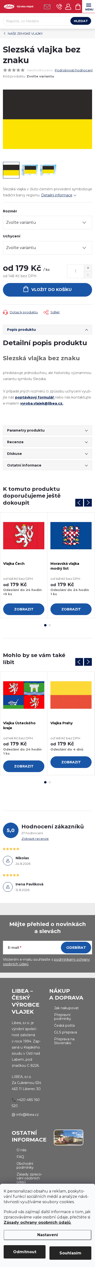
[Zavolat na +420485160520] (59, 7)
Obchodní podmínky (25, 1165)
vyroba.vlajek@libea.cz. (41, 403)
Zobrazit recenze (35, 839)
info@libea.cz (27, 1114)
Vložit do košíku (51, 289)
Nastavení (47, 1235)
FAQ (20, 1157)
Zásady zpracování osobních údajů (29, 1178)
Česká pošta (64, 1025)
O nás (21, 1150)
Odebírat (76, 947)
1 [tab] (45, 625)
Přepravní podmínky (62, 1017)
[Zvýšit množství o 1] (88, 268)
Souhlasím (70, 1253)
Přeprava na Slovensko (64, 1041)
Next (88, 503)
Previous (79, 503)
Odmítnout (24, 1252)
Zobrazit (24, 609)
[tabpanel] (24, 565)
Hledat (81, 21)
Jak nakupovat (66, 1008)
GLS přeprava (65, 1032)
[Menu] (88, 6)
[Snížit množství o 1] (88, 274)
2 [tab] (49, 625)
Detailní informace (56, 195)
